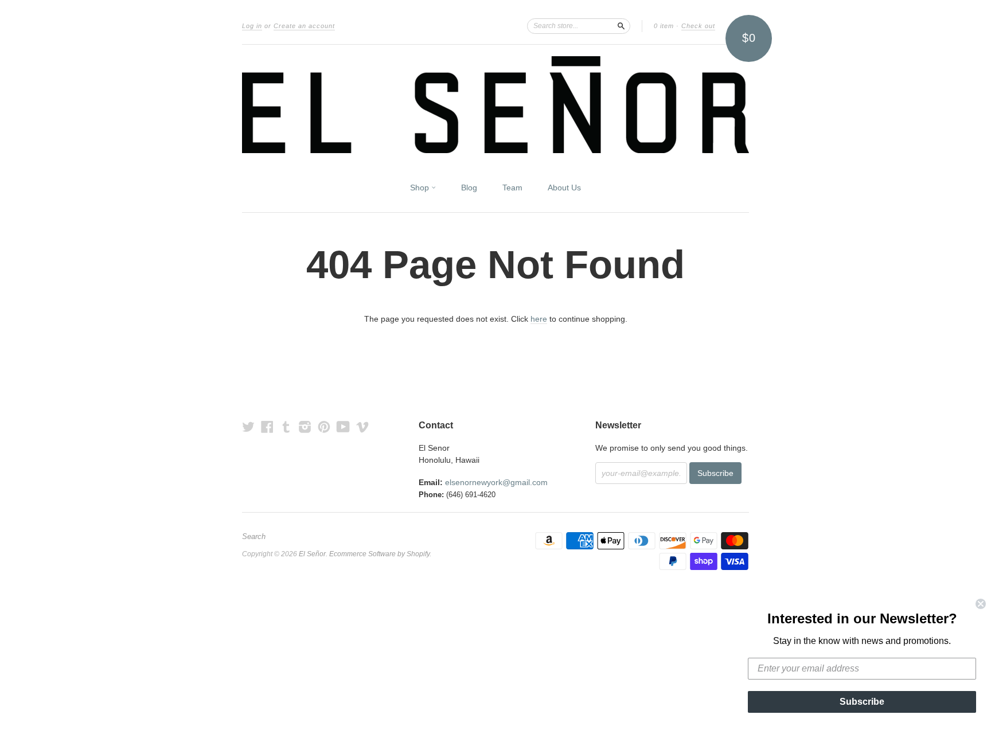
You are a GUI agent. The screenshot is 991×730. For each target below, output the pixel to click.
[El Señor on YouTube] (343, 427)
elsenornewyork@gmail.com (496, 482)
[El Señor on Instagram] (305, 427)
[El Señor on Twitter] (248, 427)
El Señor (312, 554)
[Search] (621, 25)
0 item (664, 25)
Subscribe (862, 701)
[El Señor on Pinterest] (324, 427)
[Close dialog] (980, 604)
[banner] (495, 104)
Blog (469, 187)
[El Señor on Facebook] (267, 427)
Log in (252, 25)
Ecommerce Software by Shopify (379, 554)
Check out (698, 25)
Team (512, 187)
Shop (420, 187)
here (538, 318)
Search (254, 537)
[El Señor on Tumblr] (286, 427)
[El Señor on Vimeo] (362, 427)
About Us (564, 187)
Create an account (304, 25)
